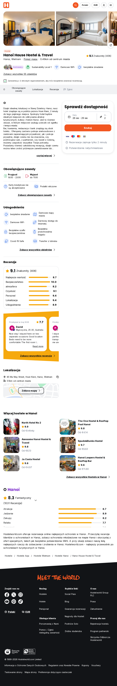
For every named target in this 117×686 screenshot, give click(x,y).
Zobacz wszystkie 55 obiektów (20, 74)
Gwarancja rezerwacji (75, 609)
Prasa (93, 601)
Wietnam (16, 59)
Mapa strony (31, 672)
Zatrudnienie (96, 609)
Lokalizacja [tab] (37, 89)
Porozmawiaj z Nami (49, 624)
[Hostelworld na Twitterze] (13, 594)
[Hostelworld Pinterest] (13, 601)
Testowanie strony (13, 672)
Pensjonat (44, 609)
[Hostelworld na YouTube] (7, 601)
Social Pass (70, 594)
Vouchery (96, 665)
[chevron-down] (35, 500)
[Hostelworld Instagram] (20, 594)
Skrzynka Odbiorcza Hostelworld (100, 638)
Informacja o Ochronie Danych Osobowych (25, 665)
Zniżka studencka (73, 631)
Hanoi (6, 59)
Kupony (85, 665)
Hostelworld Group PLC (99, 594)
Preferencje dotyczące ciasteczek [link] (55, 672)
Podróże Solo (71, 624)
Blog (67, 601)
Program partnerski (99, 631)
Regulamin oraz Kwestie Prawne (64, 665)
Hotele (42, 601)
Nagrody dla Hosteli (74, 616)
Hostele (43, 594)
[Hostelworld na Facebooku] (7, 594)
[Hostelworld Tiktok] (20, 601)
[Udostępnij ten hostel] (111, 45)
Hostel (7, 51)
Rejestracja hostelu (99, 624)
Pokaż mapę (30, 59)
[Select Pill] (75, 5)
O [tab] (4, 89)
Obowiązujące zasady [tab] (19, 89)
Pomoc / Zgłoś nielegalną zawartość (49, 631)
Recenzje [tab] (54, 89)
